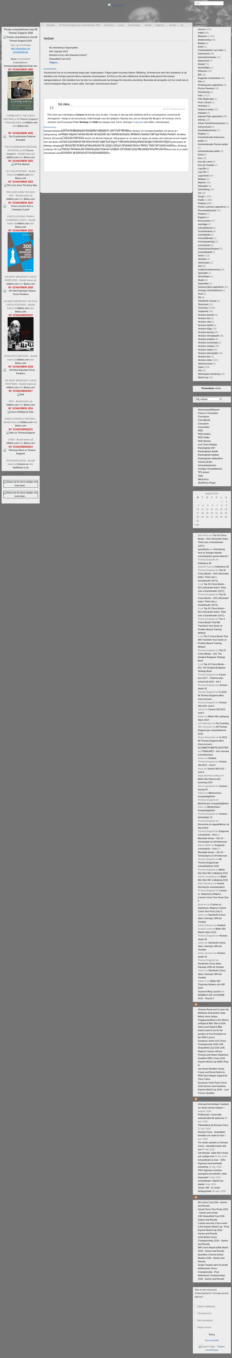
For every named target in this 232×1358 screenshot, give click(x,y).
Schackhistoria (205, 231)
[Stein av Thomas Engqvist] (20, 433)
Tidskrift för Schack (207, 301)
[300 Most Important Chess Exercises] (21, 271)
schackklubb (204, 235)
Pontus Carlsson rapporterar (212, 207)
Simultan (202, 259)
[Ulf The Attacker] (20, 164)
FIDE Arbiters (204, 434)
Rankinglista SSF (206, 448)
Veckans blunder (206, 315)
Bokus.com (23, 126)
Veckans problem (206, 339)
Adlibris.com (31, 122)
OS (199, 193)
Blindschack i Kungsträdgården (213, 803)
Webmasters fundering (209, 374)
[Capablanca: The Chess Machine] (21, 109)
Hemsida (202, 106)
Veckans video (205, 360)
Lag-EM (202, 168)
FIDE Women (204, 441)
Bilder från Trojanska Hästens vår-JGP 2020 (211, 984)
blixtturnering (204, 40)
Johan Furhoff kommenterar (211, 123)
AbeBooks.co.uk (21, 467)
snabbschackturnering (209, 269)
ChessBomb (204, 420)
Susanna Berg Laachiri (209, 991)
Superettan (203, 283)
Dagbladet (138, 122)
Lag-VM (202, 172)
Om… (182, 25)
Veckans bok (204, 318)
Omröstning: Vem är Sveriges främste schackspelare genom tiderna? (213, 553)
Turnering (203, 308)
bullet (200, 47)
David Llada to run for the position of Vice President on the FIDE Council (212, 1034)
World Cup (203, 377)
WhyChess (203, 479)
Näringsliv (203, 186)
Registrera (160, 25)
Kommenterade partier (209, 151)
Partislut (202, 203)
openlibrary (203, 549)
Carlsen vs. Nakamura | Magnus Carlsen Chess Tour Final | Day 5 (212, 908)
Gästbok (212, 758)
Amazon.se (22, 464)
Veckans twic (204, 356)
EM (199, 74)
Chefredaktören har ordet (210, 50)
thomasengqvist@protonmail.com (20, 66)
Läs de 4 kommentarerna (174, 109)
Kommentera (50, 69)
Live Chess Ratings (207, 444)
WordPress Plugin (207, 483)
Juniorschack (204, 127)
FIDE (200, 430)
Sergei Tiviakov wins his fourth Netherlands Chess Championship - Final (213, 1268)
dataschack (203, 60)
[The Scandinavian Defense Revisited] (20, 140)
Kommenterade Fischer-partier (213, 144)
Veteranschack (205, 363)
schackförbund (205, 228)
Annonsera (109, 25)
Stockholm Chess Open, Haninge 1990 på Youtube (211, 918)
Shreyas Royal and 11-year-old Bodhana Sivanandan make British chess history (213, 1013)
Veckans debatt (205, 325)
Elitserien (202, 71)
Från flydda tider (206, 99)
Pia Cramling (222, 723)
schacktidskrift (205, 252)
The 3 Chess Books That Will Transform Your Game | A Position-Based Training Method (211, 626)
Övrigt (201, 196)
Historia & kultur (206, 109)
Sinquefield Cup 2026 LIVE (211, 1048)
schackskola (204, 245)
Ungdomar (203, 311)
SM (199, 266)
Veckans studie (205, 349)
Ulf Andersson (204, 1313)
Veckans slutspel (206, 346)
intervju (201, 120)
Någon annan (204, 1327)
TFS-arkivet (203, 472)
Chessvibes (204, 427)
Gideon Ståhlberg (206, 1306)
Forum (121, 25)
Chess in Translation (208, 413)
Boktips (201, 43)
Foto (200, 95)
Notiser (49, 38)
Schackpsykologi (206, 241)
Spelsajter (203, 273)
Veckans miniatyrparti (208, 336)
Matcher (202, 182)
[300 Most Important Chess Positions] (20, 373)
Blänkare (202, 36)
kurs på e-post (205, 161)
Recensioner (204, 221)
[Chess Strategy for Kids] (21, 412)
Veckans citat (204, 322)
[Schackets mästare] (21, 350)
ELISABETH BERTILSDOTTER (213, 747)
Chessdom (203, 423)
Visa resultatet (212, 1340)
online (211, 388)
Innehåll (147, 25)
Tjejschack (203, 304)
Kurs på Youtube (206, 165)
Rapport (202, 217)
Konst (201, 154)
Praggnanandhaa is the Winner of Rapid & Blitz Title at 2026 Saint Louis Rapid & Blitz (213, 1023)
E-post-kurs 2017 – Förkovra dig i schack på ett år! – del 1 (212, 678)
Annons (202, 29)
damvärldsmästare (207, 57)
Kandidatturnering (207, 130)
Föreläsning (204, 92)
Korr (200, 158)
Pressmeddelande (207, 210)
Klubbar (202, 134)
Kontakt (172, 25)
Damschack (204, 53)
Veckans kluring (206, 332)
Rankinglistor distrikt (208, 451)
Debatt (201, 64)
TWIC (200, 476)
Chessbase (203, 416)
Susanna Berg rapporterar (211, 287)
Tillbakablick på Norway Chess (213, 1125)
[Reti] (20, 394)
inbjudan (202, 113)
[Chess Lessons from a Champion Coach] (20, 209)
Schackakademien (207, 465)
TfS (199, 297)
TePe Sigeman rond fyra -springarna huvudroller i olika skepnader (212, 1174)
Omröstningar (134, 25)
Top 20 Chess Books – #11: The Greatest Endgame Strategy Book (212, 667)
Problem (202, 214)
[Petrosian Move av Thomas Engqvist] (20, 453)
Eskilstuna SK (205, 563)
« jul (197, 524)
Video (201, 367)
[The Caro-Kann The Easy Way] (20, 185)
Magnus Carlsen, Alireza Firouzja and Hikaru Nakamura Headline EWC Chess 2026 (213, 1055)
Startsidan (50, 25)
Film (200, 81)
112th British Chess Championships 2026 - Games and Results (213, 1240)
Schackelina (204, 1099)
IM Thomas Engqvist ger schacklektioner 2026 (79, 25)
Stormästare (204, 276)
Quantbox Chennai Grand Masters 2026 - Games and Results (211, 1258)
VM (199, 370)
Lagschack (203, 175)
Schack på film (205, 462)
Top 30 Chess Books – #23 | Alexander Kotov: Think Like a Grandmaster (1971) (212, 587)
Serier (201, 255)
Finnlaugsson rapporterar (210, 85)
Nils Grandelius (205, 1320)
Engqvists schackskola (209, 78)
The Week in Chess (208, 1197)
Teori (200, 294)
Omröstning (203, 189)
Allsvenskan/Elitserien (209, 409)
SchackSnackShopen (208, 248)
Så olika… (65, 104)
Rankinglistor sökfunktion (210, 458)
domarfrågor (204, 67)
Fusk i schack (204, 102)
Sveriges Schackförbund (210, 290)
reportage (203, 224)
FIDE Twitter (204, 437)
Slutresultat (203, 262)
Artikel (201, 33)
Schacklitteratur (205, 238)
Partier (201, 200)
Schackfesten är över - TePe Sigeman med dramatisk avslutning (211, 1163)
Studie (201, 280)
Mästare (202, 179)
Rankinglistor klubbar (208, 455)
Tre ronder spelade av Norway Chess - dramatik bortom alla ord (213, 1146)
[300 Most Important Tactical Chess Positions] (20, 294)
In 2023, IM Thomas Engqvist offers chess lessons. (212, 695)
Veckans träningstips (208, 353)
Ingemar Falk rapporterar (210, 116)
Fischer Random (206, 88)
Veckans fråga (205, 328)
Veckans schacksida (208, 342)
